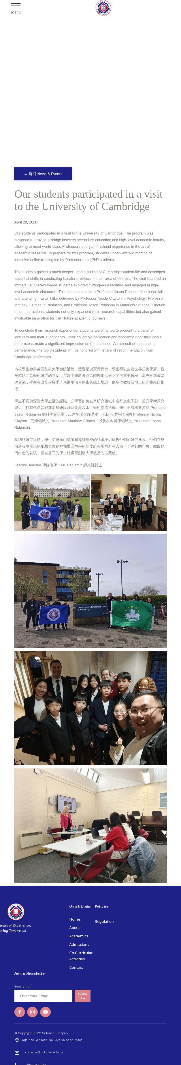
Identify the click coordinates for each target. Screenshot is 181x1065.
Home (74, 919)
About (74, 927)
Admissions (79, 944)
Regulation (104, 921)
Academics (78, 935)
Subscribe (83, 996)
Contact (76, 967)
